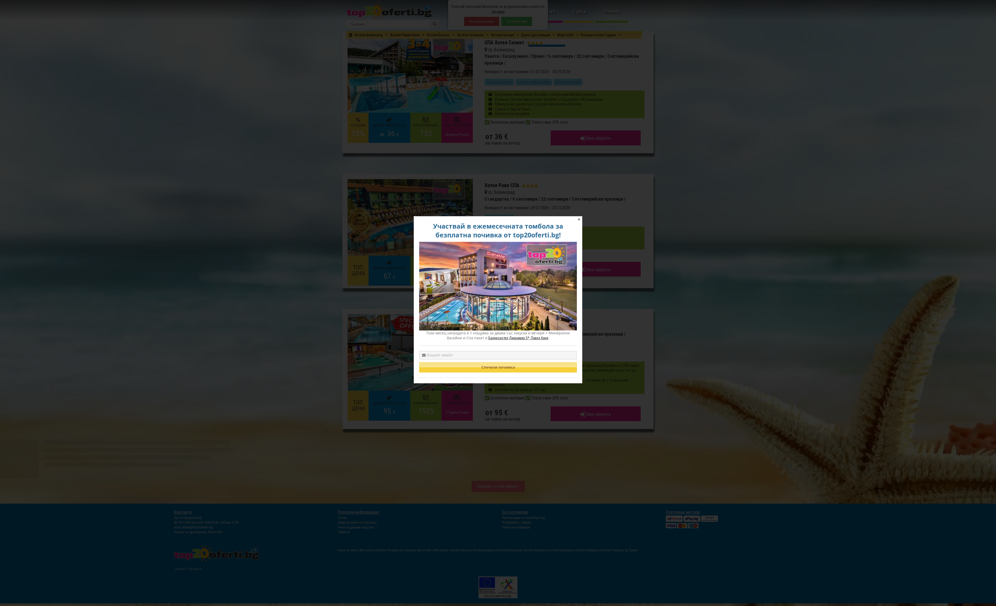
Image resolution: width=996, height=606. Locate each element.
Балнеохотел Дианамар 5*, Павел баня (518, 338)
